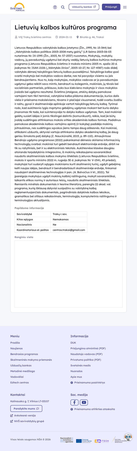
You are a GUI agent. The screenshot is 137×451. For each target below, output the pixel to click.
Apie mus (76, 376)
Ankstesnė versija (25, 415)
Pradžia (15, 342)
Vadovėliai (17, 376)
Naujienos (16, 348)
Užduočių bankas (20, 365)
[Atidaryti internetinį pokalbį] (128, 437)
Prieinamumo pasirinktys (89, 382)
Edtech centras (19, 382)
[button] (63, 7)
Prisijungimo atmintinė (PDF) (88, 348)
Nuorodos (76, 371)
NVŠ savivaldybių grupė (29, 421)
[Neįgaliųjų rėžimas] (55, 7)
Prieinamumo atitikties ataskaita (94, 409)
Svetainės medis (81, 365)
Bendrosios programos (24, 354)
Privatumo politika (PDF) (86, 359)
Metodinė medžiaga (22, 371)
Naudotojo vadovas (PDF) (87, 354)
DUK (73, 342)
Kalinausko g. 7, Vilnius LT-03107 (29, 401)
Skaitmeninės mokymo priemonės (31, 359)
